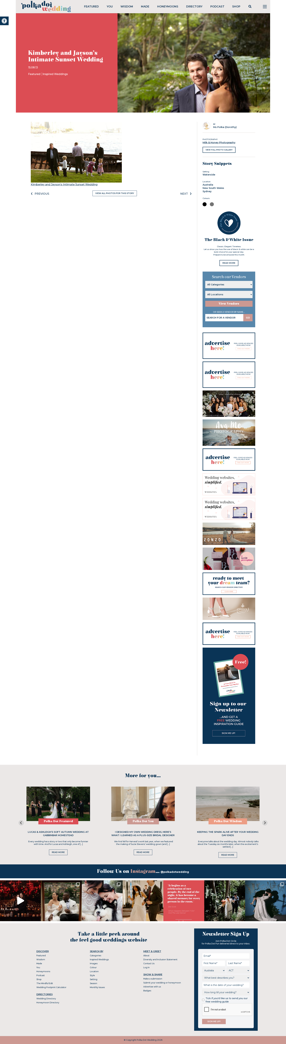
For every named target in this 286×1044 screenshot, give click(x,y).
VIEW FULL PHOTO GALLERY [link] (219, 150)
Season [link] (93, 983)
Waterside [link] (209, 174)
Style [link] (92, 975)
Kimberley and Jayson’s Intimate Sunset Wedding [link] (64, 184)
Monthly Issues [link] (97, 987)
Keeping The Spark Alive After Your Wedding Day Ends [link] (228, 833)
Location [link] (94, 971)
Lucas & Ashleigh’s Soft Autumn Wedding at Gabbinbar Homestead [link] (58, 833)
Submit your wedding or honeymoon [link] (162, 982)
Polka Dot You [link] (143, 821)
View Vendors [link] (229, 303)
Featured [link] (91, 6)
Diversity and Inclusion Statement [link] (160, 959)
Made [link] (145, 6)
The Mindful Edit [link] (44, 983)
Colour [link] (93, 967)
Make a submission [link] (152, 978)
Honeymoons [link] (167, 6)
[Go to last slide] (21, 822)
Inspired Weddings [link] (55, 74)
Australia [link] (208, 184)
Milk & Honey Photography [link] (219, 142)
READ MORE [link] (228, 263)
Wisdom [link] (126, 6)
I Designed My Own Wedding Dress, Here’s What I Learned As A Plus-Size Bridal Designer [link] (143, 833)
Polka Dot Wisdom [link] (228, 821)
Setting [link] (93, 979)
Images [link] (93, 963)
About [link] (146, 955)
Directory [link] (194, 6)
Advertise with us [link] (152, 986)
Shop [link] (236, 6)
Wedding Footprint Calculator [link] (51, 987)
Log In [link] (146, 967)
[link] (4, 21)
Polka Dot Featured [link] (58, 821)
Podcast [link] (217, 6)
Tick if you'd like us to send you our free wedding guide (227, 1000)
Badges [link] (147, 990)
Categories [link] (95, 955)
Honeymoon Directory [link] (47, 1002)
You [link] (110, 6)
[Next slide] (264, 822)
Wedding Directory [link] (46, 998)
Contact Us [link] (148, 963)
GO (248, 317)
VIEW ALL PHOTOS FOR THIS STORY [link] (114, 193)
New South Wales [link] (213, 188)
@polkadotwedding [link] (175, 872)
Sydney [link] (207, 191)
